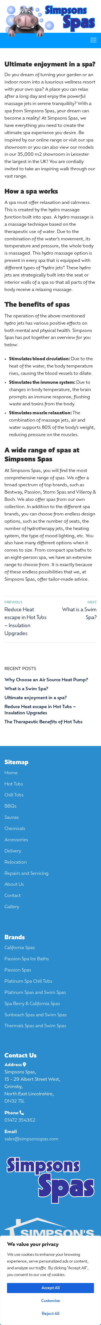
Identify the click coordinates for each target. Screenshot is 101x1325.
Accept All (51, 1288)
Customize (50, 1301)
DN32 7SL (14, 1101)
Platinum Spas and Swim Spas (35, 993)
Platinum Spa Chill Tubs (28, 981)
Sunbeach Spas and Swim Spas (35, 1015)
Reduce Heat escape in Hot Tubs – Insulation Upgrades (40, 710)
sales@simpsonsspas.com (31, 1139)
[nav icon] (93, 40)
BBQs (10, 806)
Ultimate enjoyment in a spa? (35, 698)
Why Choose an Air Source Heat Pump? (46, 680)
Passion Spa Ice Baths (26, 959)
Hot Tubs (13, 784)
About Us (14, 884)
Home (11, 773)
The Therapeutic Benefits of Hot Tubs (43, 722)
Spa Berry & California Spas (32, 1004)
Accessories (16, 840)
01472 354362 (19, 1120)
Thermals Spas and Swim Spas (35, 1026)
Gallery (11, 907)
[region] (50, 1280)
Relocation (15, 862)
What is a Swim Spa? (26, 689)
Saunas (11, 817)
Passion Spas (17, 970)
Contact (12, 896)
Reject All (50, 1314)
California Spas (19, 948)
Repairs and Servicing (26, 873)
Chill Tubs (14, 795)
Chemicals (14, 829)
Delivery (12, 851)
